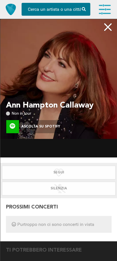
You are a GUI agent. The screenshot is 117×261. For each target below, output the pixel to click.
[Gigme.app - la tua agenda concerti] (11, 9)
